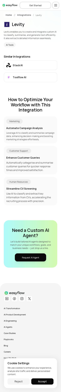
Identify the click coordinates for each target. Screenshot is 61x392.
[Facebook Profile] (14, 299)
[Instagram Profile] (22, 299)
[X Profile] (29, 299)
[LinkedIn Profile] (7, 299)
